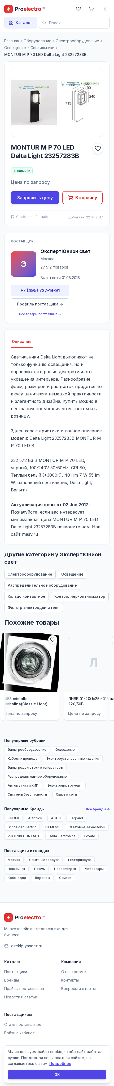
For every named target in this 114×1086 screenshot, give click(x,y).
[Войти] (104, 9)
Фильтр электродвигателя (34, 607)
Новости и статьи (20, 997)
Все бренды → (98, 809)
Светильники (42, 47)
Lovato (89, 836)
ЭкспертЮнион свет (66, 251)
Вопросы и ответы (78, 988)
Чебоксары (94, 869)
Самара (65, 878)
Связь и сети (66, 794)
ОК (57, 1074)
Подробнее (60, 1063)
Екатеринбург (79, 860)
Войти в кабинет (19, 1033)
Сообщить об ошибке (33, 217)
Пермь (39, 869)
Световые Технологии (86, 827)
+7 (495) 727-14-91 (40, 290)
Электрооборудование (77, 41)
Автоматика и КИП (23, 785)
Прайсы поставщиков (24, 988)
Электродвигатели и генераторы (35, 767)
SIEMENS (52, 827)
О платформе (73, 971)
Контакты (70, 980)
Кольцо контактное (26, 596)
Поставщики (15, 971)
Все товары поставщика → (40, 314)
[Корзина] (91, 9)
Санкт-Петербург (44, 860)
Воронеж (42, 878)
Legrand (76, 818)
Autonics (35, 818)
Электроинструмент (64, 785)
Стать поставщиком (23, 1024)
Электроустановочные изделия (72, 758)
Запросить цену (35, 197)
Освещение (15, 47)
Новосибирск (65, 869)
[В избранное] (98, 148)
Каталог (24, 22)
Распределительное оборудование (42, 585)
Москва (14, 860)
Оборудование (37, 41)
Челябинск (16, 869)
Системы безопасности (27, 794)
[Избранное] (78, 9)
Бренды (11, 980)
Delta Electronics (62, 836)
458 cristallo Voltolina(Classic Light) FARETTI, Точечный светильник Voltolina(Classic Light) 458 (26, 701)
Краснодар (17, 878)
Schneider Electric (22, 827)
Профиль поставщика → (40, 304)
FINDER (13, 818)
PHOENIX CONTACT (24, 836)
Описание (22, 341)
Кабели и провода (22, 758)
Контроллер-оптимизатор (79, 596)
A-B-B (56, 818)
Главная (11, 41)
